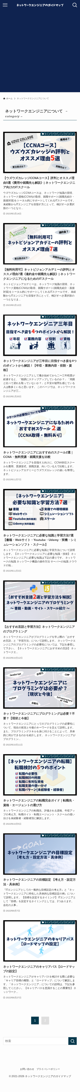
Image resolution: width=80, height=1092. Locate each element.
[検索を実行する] (72, 1041)
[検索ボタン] (75, 5)
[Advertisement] (40, 52)
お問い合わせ (27, 1069)
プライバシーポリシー (48, 1069)
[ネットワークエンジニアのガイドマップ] (40, 5)
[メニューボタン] (5, 5)
